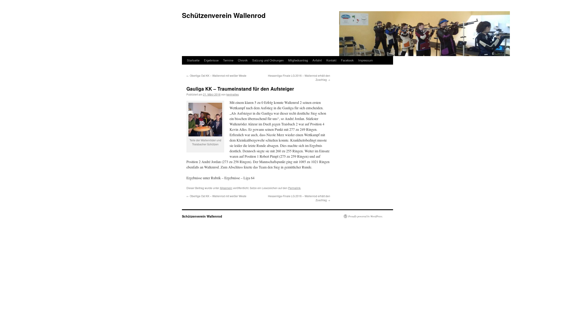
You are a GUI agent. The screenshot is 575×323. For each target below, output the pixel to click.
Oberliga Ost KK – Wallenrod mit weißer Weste (216, 75)
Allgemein (226, 188)
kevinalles (232, 94)
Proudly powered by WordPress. (365, 216)
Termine (228, 60)
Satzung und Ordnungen (268, 60)
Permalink (294, 188)
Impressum (365, 60)
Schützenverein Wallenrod (202, 216)
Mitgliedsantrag (298, 60)
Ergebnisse (211, 60)
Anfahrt (317, 60)
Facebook (347, 60)
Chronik (243, 60)
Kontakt (331, 60)
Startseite (193, 60)
